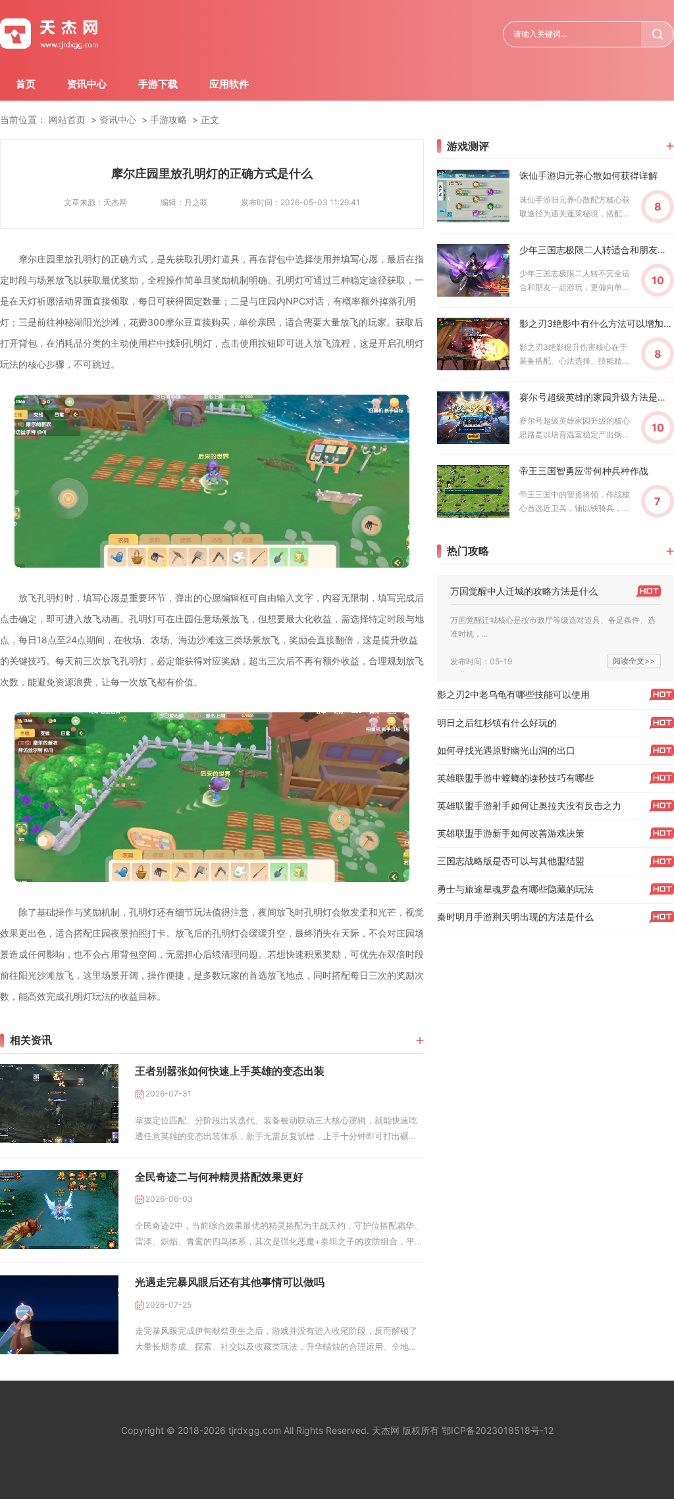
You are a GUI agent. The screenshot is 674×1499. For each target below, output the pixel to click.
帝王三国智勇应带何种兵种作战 (583, 470)
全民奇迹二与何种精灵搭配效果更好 (219, 1176)
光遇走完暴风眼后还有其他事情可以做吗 (229, 1282)
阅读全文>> (634, 661)
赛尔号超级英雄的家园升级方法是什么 (596, 397)
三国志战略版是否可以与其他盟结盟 (510, 860)
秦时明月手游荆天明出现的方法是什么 (515, 916)
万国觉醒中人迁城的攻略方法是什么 (524, 591)
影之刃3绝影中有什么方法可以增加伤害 (596, 323)
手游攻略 (168, 119)
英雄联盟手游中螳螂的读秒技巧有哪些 (515, 777)
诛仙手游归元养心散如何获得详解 (588, 175)
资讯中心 (87, 84)
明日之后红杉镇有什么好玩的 (497, 722)
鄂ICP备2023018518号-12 (498, 1430)
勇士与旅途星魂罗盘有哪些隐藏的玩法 (515, 889)
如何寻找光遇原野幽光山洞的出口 (506, 750)
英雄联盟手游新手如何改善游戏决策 (510, 833)
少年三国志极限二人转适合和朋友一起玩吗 (596, 249)
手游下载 (158, 84)
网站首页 (67, 119)
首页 (26, 84)
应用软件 (229, 84)
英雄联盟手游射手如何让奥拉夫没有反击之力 (529, 805)
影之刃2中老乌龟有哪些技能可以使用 (513, 694)
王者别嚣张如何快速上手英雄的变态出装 (229, 1070)
